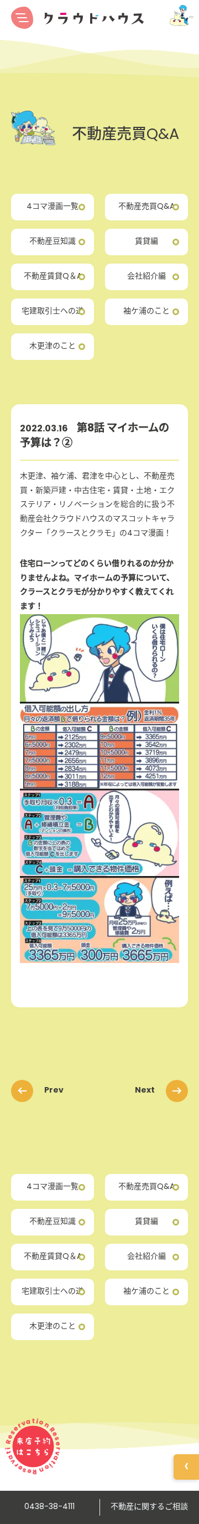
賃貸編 (146, 241)
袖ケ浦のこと (146, 311)
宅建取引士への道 (52, 311)
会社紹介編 (146, 276)
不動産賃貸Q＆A (53, 276)
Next (145, 1090)
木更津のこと (52, 346)
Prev (54, 1090)
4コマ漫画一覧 (52, 206)
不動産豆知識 (52, 241)
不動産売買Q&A (146, 206)
